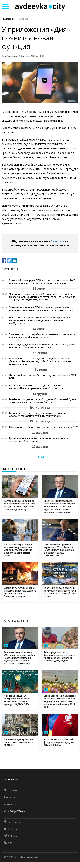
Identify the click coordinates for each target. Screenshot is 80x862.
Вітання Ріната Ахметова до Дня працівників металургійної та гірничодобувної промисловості (38, 387)
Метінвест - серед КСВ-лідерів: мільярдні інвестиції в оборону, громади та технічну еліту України (40, 414)
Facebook (14, 822)
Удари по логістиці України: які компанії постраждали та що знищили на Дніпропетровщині (42, 335)
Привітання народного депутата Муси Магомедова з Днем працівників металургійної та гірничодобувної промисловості (40, 361)
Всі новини (40, 457)
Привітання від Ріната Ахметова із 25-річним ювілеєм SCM (43, 427)
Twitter (12, 829)
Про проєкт (11, 790)
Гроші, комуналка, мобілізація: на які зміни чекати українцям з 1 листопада (38, 439)
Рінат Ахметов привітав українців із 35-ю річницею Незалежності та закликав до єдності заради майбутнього (39, 320)
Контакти (10, 804)
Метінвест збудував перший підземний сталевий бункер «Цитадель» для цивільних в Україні (43, 400)
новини (8, 18)
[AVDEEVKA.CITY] (40, 7)
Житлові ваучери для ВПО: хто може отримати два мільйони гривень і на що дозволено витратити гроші (41, 308)
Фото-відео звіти (15, 620)
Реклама (9, 797)
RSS (10, 843)
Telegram (57, 241)
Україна (23, 18)
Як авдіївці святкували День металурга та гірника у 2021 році (42, 376)
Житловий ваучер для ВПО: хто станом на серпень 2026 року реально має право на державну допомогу (42, 281)
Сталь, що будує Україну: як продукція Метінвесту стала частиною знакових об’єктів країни (42, 346)
